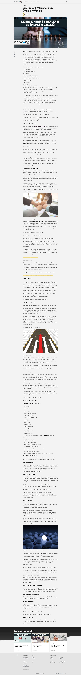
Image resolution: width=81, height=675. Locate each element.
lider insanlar (26, 143)
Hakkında (51, 657)
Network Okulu (17, 650)
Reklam (51, 661)
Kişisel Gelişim (25, 658)
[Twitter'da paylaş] (14, 54)
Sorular (37, 1)
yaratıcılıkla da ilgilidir (38, 221)
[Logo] (19, 2)
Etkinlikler (61, 657)
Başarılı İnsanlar (25, 657)
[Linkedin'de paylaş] (14, 56)
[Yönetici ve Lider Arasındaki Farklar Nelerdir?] (22, 638)
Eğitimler (32, 1)
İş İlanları (60, 658)
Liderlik (24, 5)
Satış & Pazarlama (26, 666)
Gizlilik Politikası (62, 661)
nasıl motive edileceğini (39, 126)
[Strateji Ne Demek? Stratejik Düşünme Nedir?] (58, 638)
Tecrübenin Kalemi (26, 669)
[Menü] (14, 2)
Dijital (33, 657)
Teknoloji (33, 662)
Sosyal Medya (25, 667)
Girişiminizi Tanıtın (53, 662)
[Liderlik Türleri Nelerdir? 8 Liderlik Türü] (40, 638)
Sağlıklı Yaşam (25, 665)
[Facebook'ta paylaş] (14, 52)
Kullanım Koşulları (62, 662)
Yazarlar (51, 658)
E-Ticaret (33, 658)
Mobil (33, 661)
